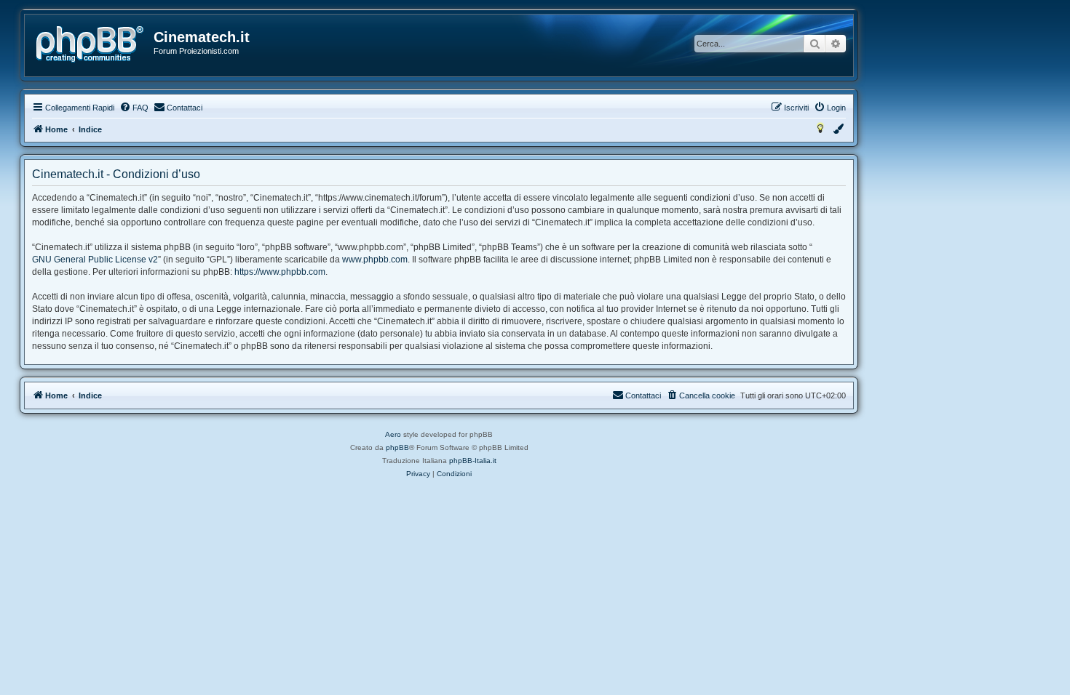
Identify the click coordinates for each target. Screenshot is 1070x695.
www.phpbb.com (375, 259)
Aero (393, 434)
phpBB (397, 447)
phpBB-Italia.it (472, 461)
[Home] (90, 44)
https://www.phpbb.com (279, 272)
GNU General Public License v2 (95, 259)
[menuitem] (133, 107)
